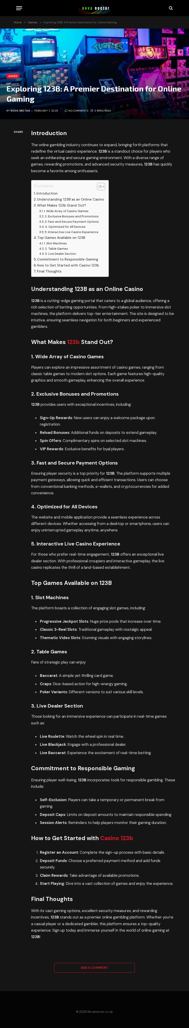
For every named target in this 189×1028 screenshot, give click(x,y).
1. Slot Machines (55, 243)
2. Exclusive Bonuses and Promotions (72, 216)
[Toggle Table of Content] (99, 186)
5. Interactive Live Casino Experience (71, 232)
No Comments (78, 110)
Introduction (47, 193)
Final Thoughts (49, 271)
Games (13, 76)
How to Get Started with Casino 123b (68, 265)
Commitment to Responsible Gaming (67, 259)
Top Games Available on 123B (61, 237)
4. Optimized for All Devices (65, 227)
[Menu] (19, 8)
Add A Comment (94, 968)
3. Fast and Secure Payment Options (72, 222)
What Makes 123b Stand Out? (61, 205)
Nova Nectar (20, 110)
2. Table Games (56, 249)
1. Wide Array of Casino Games (66, 211)
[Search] (170, 8)
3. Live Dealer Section (60, 254)
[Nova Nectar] (94, 8)
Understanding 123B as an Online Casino (70, 199)
